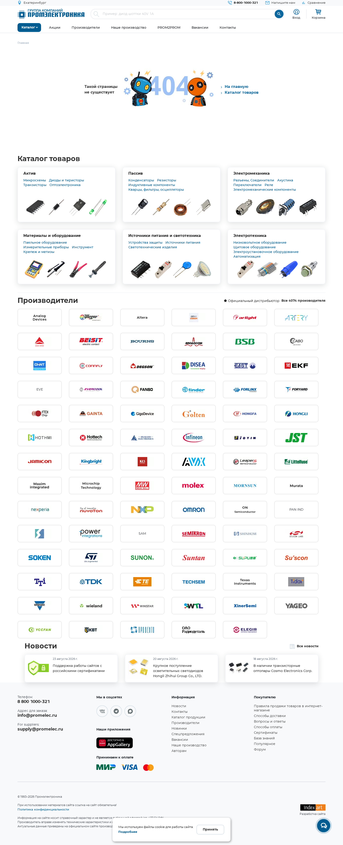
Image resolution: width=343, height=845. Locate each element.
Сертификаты (265, 732)
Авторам (179, 751)
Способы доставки (270, 716)
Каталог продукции (188, 717)
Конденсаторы (141, 180)
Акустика (285, 180)
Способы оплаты (268, 727)
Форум (260, 749)
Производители (48, 300)
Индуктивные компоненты (151, 185)
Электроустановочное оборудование (266, 252)
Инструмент (82, 247)
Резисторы (166, 180)
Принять (210, 829)
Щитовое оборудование (254, 247)
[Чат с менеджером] (323, 825)
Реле (269, 185)
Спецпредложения (188, 734)
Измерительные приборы (46, 247)
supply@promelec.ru (40, 729)
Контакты (180, 711)
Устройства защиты (145, 242)
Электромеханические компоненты (264, 189)
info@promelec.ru (37, 715)
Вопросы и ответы (270, 721)
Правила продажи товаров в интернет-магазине (288, 708)
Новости (40, 646)
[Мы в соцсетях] (102, 711)
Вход (296, 17)
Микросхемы (34, 180)
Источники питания (182, 242)
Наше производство (189, 745)
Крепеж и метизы (38, 252)
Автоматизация (247, 256)
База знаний (264, 738)
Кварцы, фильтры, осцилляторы (156, 189)
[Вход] (296, 12)
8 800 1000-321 (34, 702)
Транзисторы (34, 185)
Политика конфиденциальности (43, 809)
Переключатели (247, 185)
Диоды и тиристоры (66, 180)
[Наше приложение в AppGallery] (132, 743)
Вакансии (180, 739)
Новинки (179, 728)
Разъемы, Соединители (253, 180)
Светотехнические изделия (152, 247)
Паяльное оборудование (45, 242)
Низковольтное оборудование (260, 242)
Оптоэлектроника (64, 185)
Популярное (264, 744)
